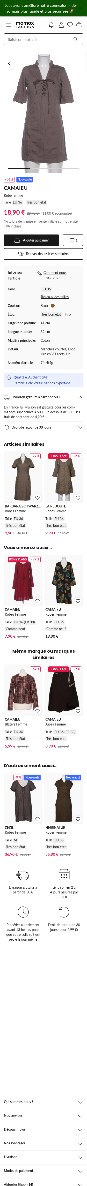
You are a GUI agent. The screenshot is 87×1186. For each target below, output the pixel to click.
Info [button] (68, 314)
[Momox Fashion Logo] (25, 25)
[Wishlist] (70, 25)
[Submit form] (75, 39)
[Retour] (10, 63)
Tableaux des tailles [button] (55, 297)
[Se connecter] (61, 25)
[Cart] (78, 25)
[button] (9, 25)
